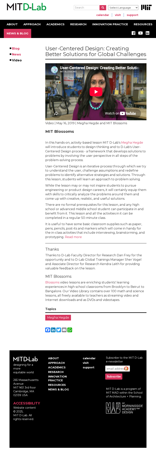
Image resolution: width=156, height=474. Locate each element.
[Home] (26, 7)
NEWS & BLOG (17, 33)
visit (118, 15)
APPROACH (32, 24)
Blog (16, 48)
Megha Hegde (132, 142)
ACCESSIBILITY (26, 403)
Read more (73, 237)
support (132, 15)
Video (17, 60)
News (16, 54)
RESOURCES (143, 24)
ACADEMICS (55, 24)
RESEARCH (78, 24)
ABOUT (12, 24)
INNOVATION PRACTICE (110, 24)
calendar (102, 15)
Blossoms (52, 282)
